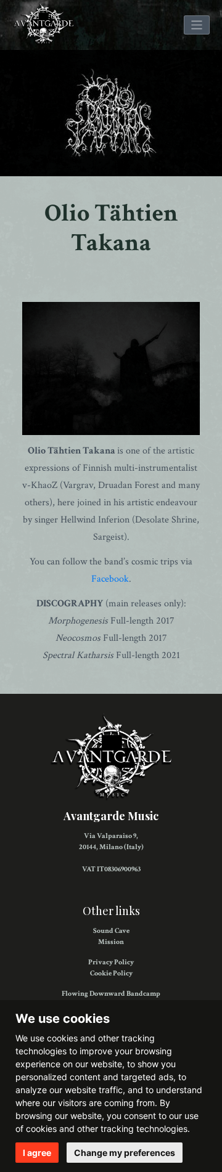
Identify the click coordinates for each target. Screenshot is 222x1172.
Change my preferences (124, 1152)
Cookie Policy (111, 973)
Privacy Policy (111, 962)
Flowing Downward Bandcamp (111, 993)
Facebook (110, 578)
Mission (111, 941)
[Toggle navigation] (197, 25)
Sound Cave (111, 930)
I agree (37, 1152)
